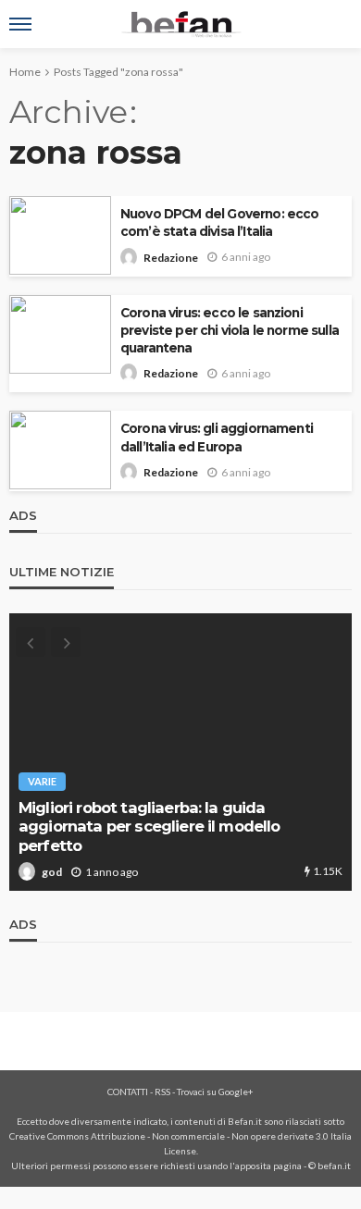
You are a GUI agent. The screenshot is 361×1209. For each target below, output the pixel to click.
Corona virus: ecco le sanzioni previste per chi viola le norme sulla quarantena (229, 330)
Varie (42, 781)
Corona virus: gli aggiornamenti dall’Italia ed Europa (216, 437)
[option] (180, 752)
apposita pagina (268, 1165)
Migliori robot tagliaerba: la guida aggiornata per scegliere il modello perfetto (149, 826)
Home (25, 72)
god (52, 872)
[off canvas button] (20, 24)
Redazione (170, 258)
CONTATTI (127, 1091)
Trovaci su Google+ (215, 1091)
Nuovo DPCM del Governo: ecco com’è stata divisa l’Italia (219, 222)
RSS (162, 1091)
